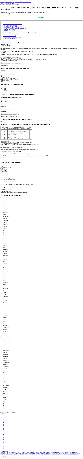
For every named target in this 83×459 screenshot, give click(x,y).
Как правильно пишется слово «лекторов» (12, 37)
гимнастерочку (60, 452)
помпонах (67, 453)
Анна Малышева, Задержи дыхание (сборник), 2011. (11, 151)
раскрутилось (41, 454)
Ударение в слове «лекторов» (9, 30)
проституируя (16, 454)
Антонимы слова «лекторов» (9, 29)
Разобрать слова (15, 4)
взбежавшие (13, 452)
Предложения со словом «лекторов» (11, 33)
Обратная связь (6, 457)
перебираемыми (32, 453)
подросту (53, 453)
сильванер (2, 455)
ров (1, 60)
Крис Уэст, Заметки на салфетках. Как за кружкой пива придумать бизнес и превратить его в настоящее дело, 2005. (24, 155)
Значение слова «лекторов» (9, 36)
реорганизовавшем (68, 454)
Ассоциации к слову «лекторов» (10, 38)
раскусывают (47, 454)
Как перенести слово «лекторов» (10, 25)
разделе (35, 454)
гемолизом (48, 452)
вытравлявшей (36, 452)
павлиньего (11, 453)
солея (6, 455)
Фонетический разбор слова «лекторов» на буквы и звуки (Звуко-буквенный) (19, 32)
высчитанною (30, 452)
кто (1, 58)
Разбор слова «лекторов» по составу (11, 27)
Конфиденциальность (14, 457)
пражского (79, 453)
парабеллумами (18, 453)
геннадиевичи (54, 452)
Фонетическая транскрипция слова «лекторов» (13, 31)
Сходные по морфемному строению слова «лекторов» (14, 28)
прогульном (2, 454)
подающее (43, 453)
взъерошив (19, 452)
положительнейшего (60, 453)
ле (0, 57)
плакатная (38, 453)
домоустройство (67, 452)
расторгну (52, 454)
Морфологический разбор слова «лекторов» (12, 26)
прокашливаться (9, 454)
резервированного (59, 454)
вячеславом (42, 452)
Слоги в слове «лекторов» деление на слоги (12, 24)
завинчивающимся (4, 453)
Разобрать (14, 412)
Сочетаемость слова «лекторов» (10, 34)
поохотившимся (73, 453)
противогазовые (23, 454)
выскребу (24, 452)
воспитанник (3, 452)
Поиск (1, 457)
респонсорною (75, 454)
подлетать (48, 453)
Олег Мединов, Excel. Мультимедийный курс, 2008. (11, 159)
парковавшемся (25, 453)
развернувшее (30, 454)
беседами (9, 452)
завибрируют (74, 452)
